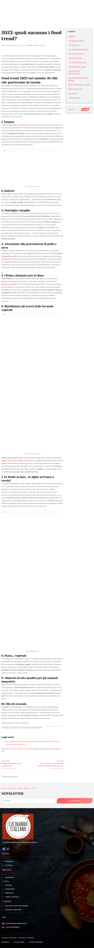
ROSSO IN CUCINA (75, 89)
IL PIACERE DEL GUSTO (77, 67)
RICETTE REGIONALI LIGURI (79, 85)
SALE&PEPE (73, 94)
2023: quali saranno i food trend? (20, 749)
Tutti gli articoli (74, 98)
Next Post (50, 763)
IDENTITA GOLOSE (75, 58)
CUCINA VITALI (74, 45)
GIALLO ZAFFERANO (76, 54)
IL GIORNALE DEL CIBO (39, 46)
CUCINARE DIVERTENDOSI (78, 50)
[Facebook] (3, 848)
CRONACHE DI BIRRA (76, 41)
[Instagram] (7, 848)
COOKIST (72, 37)
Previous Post (11, 763)
